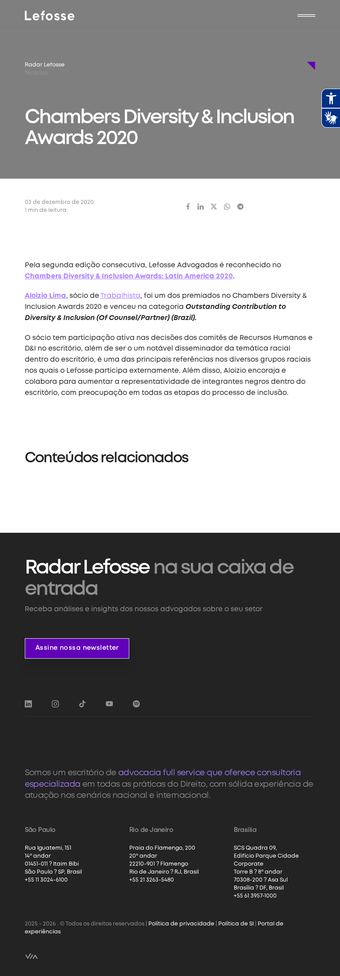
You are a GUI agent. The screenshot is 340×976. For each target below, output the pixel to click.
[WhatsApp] (227, 206)
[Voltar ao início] (50, 15)
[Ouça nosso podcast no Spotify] (136, 704)
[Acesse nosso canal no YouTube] (109, 704)
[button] (306, 15)
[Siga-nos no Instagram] (55, 704)
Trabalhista (120, 296)
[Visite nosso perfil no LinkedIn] (28, 704)
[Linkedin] (200, 206)
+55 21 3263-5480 (151, 880)
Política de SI (236, 923)
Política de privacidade (181, 923)
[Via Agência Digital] (31, 956)
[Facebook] (188, 206)
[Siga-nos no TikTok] (82, 704)
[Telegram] (240, 206)
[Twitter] (214, 206)
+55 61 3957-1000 (255, 896)
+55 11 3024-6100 (46, 880)
